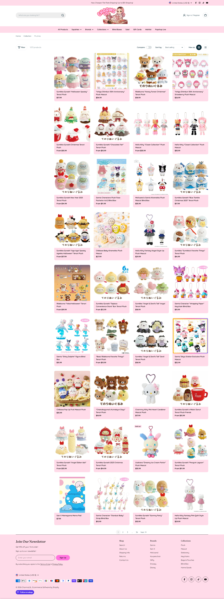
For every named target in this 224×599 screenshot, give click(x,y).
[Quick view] (87, 58)
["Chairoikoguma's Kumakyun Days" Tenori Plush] (112, 389)
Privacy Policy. (57, 564)
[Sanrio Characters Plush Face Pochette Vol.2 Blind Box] (112, 177)
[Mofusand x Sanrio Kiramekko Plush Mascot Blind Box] (151, 177)
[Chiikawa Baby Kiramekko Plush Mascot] (112, 230)
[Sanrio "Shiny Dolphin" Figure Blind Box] (72, 336)
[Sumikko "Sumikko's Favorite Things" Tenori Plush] (190, 230)
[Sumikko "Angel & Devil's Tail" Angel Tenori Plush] (151, 283)
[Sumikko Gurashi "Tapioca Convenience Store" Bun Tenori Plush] (112, 283)
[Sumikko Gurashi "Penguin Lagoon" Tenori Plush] (190, 442)
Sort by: (158, 47)
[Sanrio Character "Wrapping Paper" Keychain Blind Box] (190, 283)
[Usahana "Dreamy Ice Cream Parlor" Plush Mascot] (151, 442)
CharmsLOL (27, 587)
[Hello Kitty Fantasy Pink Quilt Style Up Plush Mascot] (190, 495)
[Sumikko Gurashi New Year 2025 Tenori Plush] (72, 177)
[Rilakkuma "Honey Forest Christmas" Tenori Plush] (151, 71)
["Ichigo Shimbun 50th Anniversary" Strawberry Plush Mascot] (190, 71)
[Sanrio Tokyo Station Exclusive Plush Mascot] (190, 336)
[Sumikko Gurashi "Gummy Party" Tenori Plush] (151, 495)
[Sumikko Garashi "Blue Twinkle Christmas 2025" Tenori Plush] (190, 177)
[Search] (62, 15)
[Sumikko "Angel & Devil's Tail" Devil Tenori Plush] (151, 336)
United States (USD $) (181, 3)
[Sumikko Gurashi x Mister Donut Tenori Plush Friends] (190, 389)
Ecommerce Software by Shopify (45, 587)
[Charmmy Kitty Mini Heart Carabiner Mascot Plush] (151, 389)
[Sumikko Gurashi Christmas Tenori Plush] (72, 124)
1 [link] (118, 532)
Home (18, 36)
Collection (27, 36)
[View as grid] (199, 47)
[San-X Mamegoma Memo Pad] (72, 495)
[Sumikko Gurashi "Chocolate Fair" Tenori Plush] (112, 124)
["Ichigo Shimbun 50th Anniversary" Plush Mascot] (112, 71)
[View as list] (205, 47)
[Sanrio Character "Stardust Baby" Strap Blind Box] (112, 495)
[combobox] (41, 15)
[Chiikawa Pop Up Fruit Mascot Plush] (72, 389)
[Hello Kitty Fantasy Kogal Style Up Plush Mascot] (151, 230)
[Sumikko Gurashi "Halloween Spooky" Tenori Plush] (72, 71)
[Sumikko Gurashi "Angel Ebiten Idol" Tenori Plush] (72, 442)
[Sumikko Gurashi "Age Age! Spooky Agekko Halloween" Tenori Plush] (72, 230)
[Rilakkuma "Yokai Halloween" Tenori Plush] (72, 283)
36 (137, 532)
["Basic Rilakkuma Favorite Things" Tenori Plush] (112, 336)
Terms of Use (45, 564)
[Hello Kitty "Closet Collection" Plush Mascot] (151, 124)
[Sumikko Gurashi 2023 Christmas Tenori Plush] (112, 442)
